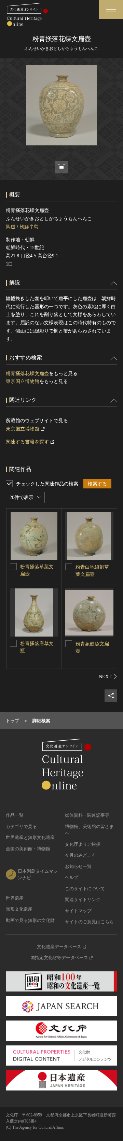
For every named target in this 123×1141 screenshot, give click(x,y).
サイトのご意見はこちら (89, 921)
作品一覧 (15, 815)
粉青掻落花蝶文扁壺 (27, 373)
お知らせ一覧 (78, 866)
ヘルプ (71, 877)
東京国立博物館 (22, 381)
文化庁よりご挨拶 (82, 844)
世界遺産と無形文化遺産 (30, 837)
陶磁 (10, 226)
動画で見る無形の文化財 (30, 920)
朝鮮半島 (29, 226)
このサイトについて (85, 888)
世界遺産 (15, 898)
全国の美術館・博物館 (28, 848)
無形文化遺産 (19, 909)
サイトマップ (78, 910)
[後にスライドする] (108, 676)
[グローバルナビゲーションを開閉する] (111, 9)
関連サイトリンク (82, 899)
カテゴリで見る (21, 826)
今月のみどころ (80, 855)
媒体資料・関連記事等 (87, 815)
